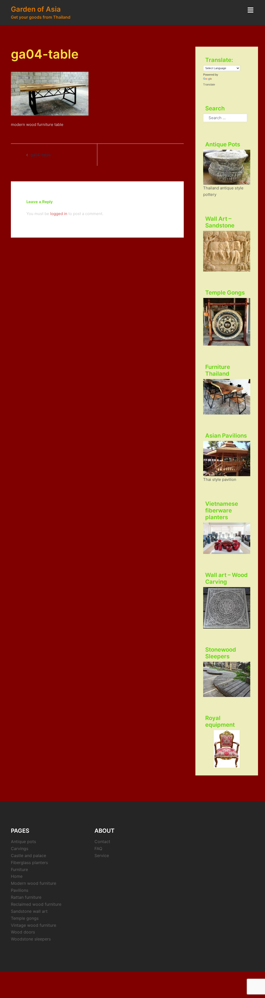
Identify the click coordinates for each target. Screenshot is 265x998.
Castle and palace (28, 855)
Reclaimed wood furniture (36, 904)
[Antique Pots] (227, 167)
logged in (58, 213)
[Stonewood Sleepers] (227, 679)
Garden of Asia (36, 9)
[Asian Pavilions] (227, 458)
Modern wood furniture (33, 883)
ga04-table (41, 154)
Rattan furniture (26, 897)
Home (17, 876)
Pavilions (19, 890)
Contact (102, 841)
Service (101, 855)
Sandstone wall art (29, 911)
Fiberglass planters (29, 862)
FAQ (98, 848)
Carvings (19, 848)
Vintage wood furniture (33, 925)
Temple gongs (25, 918)
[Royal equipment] (227, 749)
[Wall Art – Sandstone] (227, 251)
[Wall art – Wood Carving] (227, 608)
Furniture (19, 869)
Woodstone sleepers (31, 939)
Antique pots (23, 841)
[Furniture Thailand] (227, 397)
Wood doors (23, 932)
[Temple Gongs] (227, 322)
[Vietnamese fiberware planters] (227, 538)
